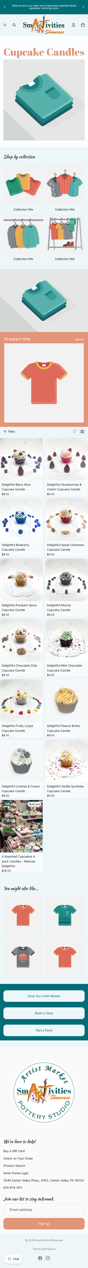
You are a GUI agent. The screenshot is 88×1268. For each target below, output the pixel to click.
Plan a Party (44, 1030)
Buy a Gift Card (14, 1151)
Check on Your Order (18, 1158)
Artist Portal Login (15, 1173)
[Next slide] (83, 7)
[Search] (14, 25)
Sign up (44, 1223)
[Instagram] (47, 1258)
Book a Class (44, 1013)
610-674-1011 (12, 1188)
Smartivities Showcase (49, 1240)
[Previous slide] (4, 7)
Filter (11, 431)
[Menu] (5, 25)
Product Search (14, 1165)
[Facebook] (40, 1258)
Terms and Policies (44, 1249)
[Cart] (83, 25)
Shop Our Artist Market (44, 996)
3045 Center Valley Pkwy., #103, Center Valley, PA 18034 (43, 1180)
